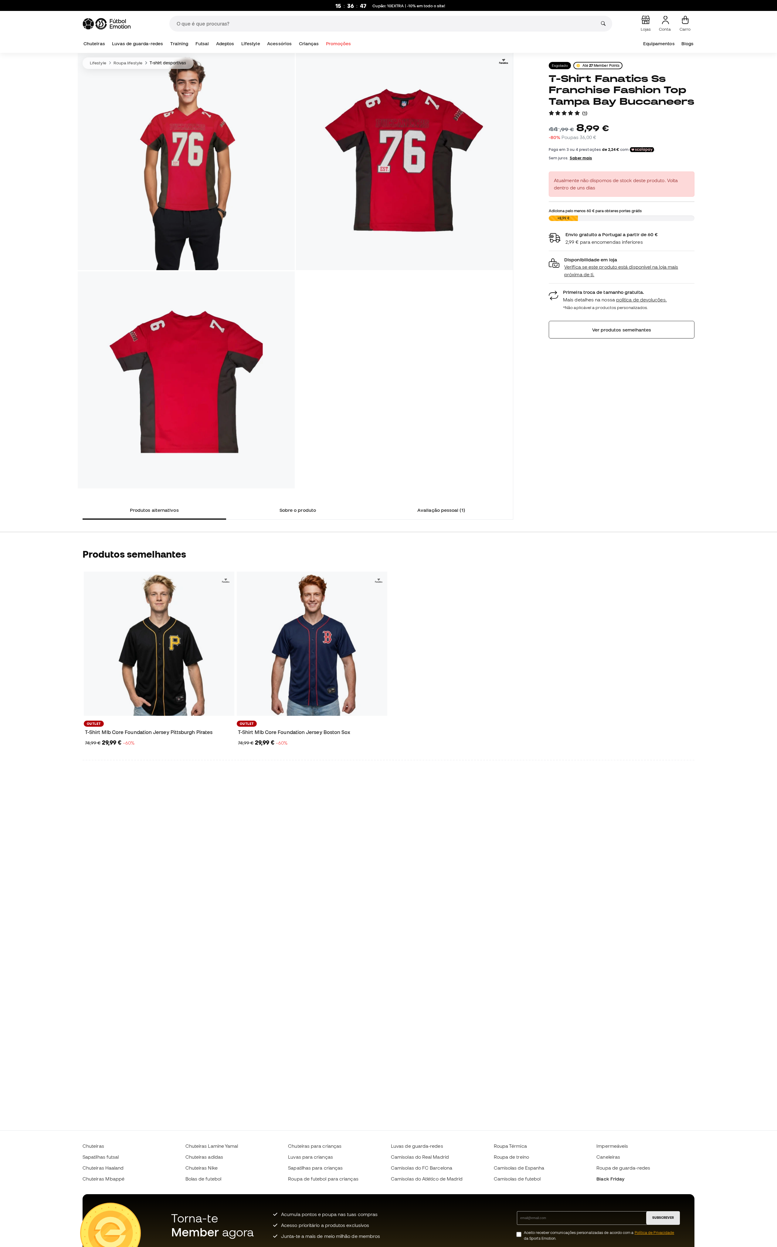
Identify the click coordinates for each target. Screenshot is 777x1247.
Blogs (687, 43)
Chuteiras (94, 43)
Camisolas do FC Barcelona (421, 1168)
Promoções (338, 43)
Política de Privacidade (654, 1233)
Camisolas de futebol (517, 1178)
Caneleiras (608, 1157)
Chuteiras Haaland (103, 1168)
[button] (621, 267)
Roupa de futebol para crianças (323, 1178)
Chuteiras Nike (201, 1168)
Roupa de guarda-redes (623, 1168)
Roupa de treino (511, 1157)
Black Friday (610, 1178)
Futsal (202, 43)
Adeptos (225, 43)
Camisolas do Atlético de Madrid (427, 1178)
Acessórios (279, 43)
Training (179, 43)
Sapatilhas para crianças (315, 1168)
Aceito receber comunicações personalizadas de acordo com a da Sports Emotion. (599, 1235)
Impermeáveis (612, 1146)
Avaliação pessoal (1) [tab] (441, 510)
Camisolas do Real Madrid (420, 1157)
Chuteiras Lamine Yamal (211, 1146)
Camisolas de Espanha (519, 1168)
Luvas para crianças (310, 1157)
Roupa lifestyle (128, 62)
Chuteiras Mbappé (103, 1178)
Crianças (309, 43)
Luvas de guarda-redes (137, 43)
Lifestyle (250, 43)
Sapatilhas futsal (101, 1157)
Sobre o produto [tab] (298, 510)
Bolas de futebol (203, 1178)
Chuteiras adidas (204, 1157)
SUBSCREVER (663, 1217)
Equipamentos (659, 43)
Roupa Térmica (510, 1146)
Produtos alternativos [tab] (154, 510)
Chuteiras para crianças (314, 1146)
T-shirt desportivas (168, 62)
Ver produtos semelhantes (621, 329)
